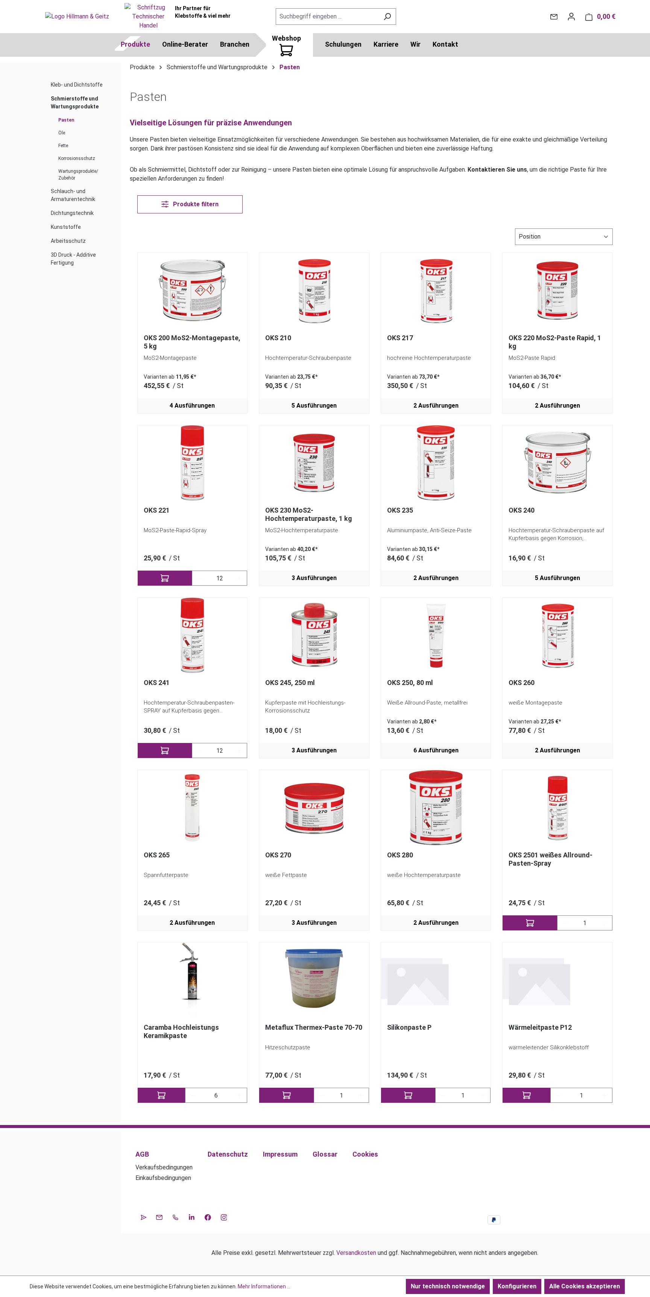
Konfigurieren (517, 1286)
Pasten (66, 120)
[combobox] (327, 16)
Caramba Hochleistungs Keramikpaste (181, 1031)
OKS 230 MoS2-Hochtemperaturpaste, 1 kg (308, 514)
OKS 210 (278, 338)
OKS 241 (157, 683)
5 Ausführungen (314, 405)
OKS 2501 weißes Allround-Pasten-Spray (550, 859)
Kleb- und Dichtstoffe (77, 85)
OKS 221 (157, 510)
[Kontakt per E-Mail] (553, 16)
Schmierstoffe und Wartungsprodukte (75, 103)
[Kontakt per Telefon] (175, 1216)
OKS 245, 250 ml (290, 683)
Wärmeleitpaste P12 (540, 1027)
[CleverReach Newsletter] (143, 1216)
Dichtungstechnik (72, 213)
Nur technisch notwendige (448, 1286)
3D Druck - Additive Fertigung (73, 259)
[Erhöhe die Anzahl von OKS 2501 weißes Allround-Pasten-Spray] (604, 922)
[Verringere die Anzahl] (200, 578)
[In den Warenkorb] (165, 578)
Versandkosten (356, 1252)
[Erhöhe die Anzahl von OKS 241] (240, 750)
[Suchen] (387, 16)
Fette (63, 145)
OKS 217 (400, 338)
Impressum (280, 1154)
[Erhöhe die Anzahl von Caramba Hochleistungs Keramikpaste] (240, 1095)
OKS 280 (400, 855)
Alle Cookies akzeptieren (584, 1286)
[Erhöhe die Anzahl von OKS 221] (240, 578)
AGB (142, 1154)
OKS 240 (522, 510)
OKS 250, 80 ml (410, 683)
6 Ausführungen (436, 750)
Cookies (365, 1154)
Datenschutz (228, 1154)
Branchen (234, 44)
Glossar (325, 1154)
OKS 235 (400, 510)
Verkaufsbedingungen (164, 1167)
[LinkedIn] (192, 1216)
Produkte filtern (195, 204)
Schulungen (343, 44)
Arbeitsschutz (68, 241)
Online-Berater (185, 44)
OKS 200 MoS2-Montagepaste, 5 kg (192, 342)
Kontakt (445, 44)
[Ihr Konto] (571, 16)
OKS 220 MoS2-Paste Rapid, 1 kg (555, 342)
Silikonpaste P (409, 1027)
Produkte (135, 44)
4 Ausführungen (192, 405)
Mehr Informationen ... (264, 1286)
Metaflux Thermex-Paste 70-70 (313, 1027)
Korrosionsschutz (76, 158)
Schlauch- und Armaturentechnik (73, 195)
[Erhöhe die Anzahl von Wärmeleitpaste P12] (604, 1095)
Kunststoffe (66, 227)
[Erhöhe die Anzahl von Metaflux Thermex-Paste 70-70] (361, 1095)
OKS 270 (278, 855)
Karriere (386, 44)
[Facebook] (208, 1216)
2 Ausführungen (436, 405)
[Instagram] (224, 1216)
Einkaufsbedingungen (163, 1177)
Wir (415, 44)
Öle (61, 132)
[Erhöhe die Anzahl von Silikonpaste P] (483, 1095)
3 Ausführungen (314, 578)
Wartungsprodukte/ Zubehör (78, 175)
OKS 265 (157, 855)
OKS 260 (522, 683)
